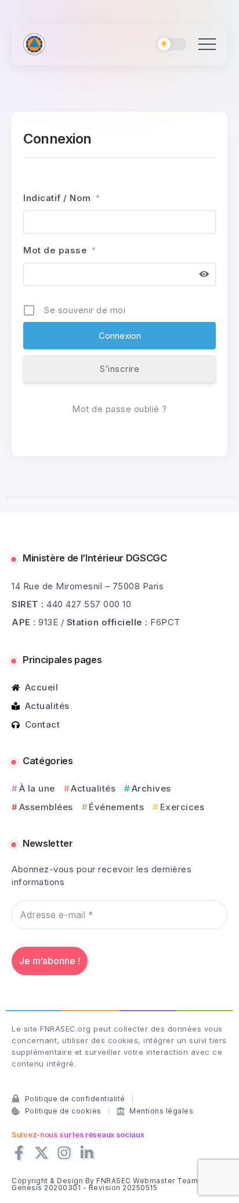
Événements (116, 806)
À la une (37, 788)
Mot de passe (59, 250)
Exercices (182, 806)
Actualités (93, 788)
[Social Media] (19, 1152)
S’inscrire (119, 368)
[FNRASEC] (34, 43)
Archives (151, 788)
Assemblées (46, 806)
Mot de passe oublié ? (119, 408)
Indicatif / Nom (61, 197)
